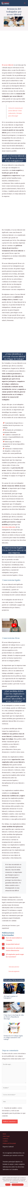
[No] (26, 1181)
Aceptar (8, 1184)
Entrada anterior (14, 967)
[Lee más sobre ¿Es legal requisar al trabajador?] (14, 988)
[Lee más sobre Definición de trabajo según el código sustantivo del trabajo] (14, 1028)
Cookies (5, 1141)
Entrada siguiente (14, 971)
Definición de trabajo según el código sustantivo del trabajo (13, 1037)
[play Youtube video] (14, 625)
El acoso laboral (7, 65)
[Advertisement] (14, 49)
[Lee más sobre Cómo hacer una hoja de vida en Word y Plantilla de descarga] (14, 1007)
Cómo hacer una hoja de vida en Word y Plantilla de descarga (14, 1017)
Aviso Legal (6, 1136)
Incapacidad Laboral (12, 944)
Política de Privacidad (9, 1143)
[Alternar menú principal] (24, 3)
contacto (5, 1138)
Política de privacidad (17, 1184)
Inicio (4, 1134)
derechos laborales (8, 527)
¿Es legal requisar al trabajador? (10, 997)
